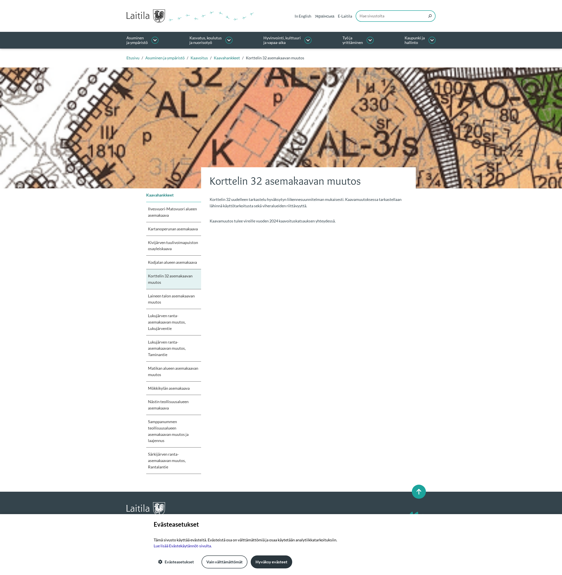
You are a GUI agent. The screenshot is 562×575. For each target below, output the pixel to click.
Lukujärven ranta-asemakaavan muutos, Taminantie (167, 348)
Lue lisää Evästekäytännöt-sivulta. (183, 545)
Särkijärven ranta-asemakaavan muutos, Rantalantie (167, 460)
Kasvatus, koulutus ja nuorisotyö (205, 40)
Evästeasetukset (179, 561)
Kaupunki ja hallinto (415, 40)
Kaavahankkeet (160, 195)
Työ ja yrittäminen (352, 40)
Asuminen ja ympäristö (137, 40)
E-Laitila (345, 16)
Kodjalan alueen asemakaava (172, 262)
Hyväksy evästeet (271, 561)
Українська (324, 16)
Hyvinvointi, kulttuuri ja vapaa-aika (282, 40)
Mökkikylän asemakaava (169, 388)
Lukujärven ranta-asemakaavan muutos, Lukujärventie (167, 322)
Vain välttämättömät (224, 561)
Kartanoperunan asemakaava (173, 228)
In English (303, 16)
